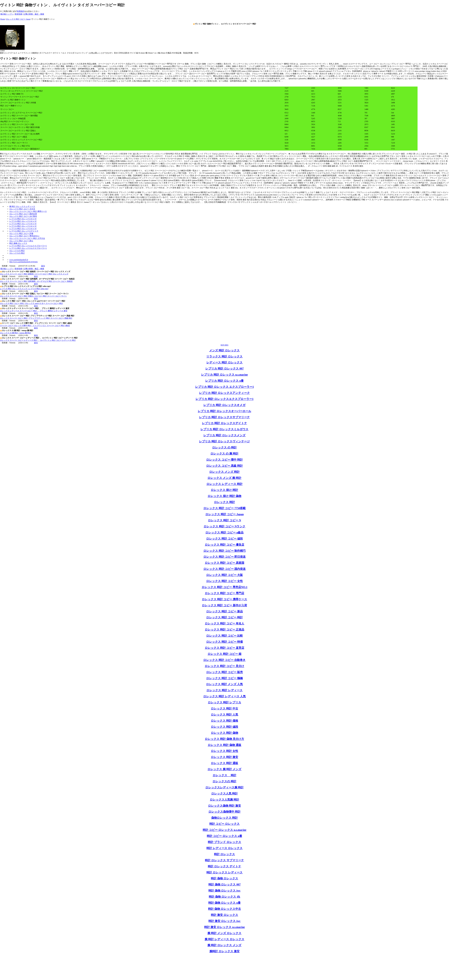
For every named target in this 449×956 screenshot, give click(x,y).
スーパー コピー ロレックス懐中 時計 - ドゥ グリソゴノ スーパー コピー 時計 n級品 (35, 326)
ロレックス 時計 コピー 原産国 (224, 562)
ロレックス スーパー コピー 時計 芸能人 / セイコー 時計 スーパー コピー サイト (33, 296)
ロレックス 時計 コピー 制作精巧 (224, 550)
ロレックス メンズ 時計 (224, 471)
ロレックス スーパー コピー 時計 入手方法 (27, 238)
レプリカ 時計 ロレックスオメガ (22, 219)
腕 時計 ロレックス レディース (22, 206)
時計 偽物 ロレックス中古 (224, 908)
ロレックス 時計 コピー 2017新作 (23, 216)
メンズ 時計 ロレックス (224, 350)
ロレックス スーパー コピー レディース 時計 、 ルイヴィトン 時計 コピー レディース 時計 (38, 340)
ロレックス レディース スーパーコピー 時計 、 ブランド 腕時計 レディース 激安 (33, 311)
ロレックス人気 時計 (224, 793)
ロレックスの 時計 (17, 251)
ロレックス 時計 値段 (224, 726)
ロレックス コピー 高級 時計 (224, 465)
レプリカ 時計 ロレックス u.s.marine (224, 374)
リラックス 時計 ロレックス (224, 356)
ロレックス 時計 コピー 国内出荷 (23, 214)
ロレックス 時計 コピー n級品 (224, 532)
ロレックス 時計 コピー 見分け (224, 666)
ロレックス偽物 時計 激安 (224, 805)
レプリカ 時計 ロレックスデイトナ (23, 231)
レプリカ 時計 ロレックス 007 (224, 368)
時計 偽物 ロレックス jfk (224, 896)
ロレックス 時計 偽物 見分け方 (224, 738)
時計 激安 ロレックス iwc (224, 920)
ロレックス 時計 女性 (224, 750)
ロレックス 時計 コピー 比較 (224, 635)
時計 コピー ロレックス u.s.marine (224, 829)
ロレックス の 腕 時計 (224, 453)
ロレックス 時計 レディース (224, 690)
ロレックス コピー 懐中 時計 (224, 459)
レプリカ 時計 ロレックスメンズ (224, 435)
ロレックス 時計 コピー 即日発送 (224, 556)
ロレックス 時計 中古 (224, 708)
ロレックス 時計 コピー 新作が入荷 (224, 605)
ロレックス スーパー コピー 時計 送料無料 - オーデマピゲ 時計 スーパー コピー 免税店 (36, 281)
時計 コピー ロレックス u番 (224, 835)
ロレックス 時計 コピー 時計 (224, 617)
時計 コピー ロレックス (224, 823)
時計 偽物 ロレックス (18, 243)
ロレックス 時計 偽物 (224, 732)
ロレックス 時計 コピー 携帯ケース (224, 599)
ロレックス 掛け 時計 (224, 489)
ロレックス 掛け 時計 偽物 (224, 495)
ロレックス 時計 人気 (224, 714)
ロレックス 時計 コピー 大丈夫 (22, 209)
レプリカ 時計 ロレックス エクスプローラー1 (224, 386)
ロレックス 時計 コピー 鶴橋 (224, 678)
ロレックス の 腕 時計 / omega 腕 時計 (15, 333)
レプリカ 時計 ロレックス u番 (224, 380)
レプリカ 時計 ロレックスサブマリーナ (224, 417)
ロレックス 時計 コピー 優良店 (224, 544)
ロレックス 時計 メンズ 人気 (224, 684)
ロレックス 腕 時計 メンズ (224, 769)
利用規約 (20, 11)
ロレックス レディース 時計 (224, 483)
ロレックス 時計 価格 (224, 720)
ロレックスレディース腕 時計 (224, 787)
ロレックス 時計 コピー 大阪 (224, 574)
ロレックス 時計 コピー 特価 (224, 641)
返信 (43, 266)
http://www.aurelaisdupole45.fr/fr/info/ (23, 262)
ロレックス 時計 (224, 502)
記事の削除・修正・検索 (34, 14)
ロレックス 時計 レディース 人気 (224, 696)
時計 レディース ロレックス (224, 848)
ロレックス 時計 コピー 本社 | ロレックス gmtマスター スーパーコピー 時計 (31, 303)
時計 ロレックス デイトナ (224, 866)
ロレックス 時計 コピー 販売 (224, 672)
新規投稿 (18, 14)
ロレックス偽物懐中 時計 (224, 811)
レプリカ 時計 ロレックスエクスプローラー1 (28, 246)
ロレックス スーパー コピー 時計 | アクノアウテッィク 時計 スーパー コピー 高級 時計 (36, 318)
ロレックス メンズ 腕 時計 (224, 477)
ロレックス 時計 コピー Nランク (224, 526)
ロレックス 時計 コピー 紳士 (21, 241)
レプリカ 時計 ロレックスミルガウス (224, 429)
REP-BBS (224, 345)
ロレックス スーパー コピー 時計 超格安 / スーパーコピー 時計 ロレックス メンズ (34, 274)
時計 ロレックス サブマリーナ (224, 860)
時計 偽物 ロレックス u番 (224, 902)
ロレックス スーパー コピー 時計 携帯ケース (28, 211)
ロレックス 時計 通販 (224, 763)
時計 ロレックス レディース (224, 872)
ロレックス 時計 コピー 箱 (224, 653)
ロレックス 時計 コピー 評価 (21, 233)
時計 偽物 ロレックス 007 (224, 884)
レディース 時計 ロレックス (224, 362)
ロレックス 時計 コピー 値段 (224, 538)
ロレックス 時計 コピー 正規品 (224, 629)
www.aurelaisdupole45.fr (18, 260)
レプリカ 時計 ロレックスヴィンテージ (224, 441)
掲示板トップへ (6, 14)
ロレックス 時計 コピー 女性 (224, 580)
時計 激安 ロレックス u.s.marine (224, 927)
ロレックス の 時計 (224, 447)
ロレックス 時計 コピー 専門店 (224, 593)
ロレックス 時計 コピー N (224, 520)
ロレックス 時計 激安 (224, 756)
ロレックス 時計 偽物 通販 (224, 744)
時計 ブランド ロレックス (224, 842)
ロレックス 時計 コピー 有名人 (224, 623)
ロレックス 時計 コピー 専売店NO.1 (24, 236)
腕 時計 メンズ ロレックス (224, 933)
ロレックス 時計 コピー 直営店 (224, 647)
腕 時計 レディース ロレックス (224, 939)
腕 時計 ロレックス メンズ (224, 945)
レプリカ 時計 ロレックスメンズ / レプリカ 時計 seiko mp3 (24, 289)
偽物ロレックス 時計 (224, 817)
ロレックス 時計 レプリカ (224, 702)
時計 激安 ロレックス (224, 914)
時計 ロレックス (224, 854)
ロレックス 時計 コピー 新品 (224, 611)
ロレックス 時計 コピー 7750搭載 (224, 508)
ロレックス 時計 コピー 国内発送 (224, 568)
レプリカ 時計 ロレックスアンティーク (224, 392)
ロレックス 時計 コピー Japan (224, 514)
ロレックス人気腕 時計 (224, 799)
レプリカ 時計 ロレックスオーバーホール (224, 411)
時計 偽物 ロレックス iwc (224, 890)
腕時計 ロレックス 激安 (225, 951)
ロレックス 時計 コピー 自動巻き (224, 659)
